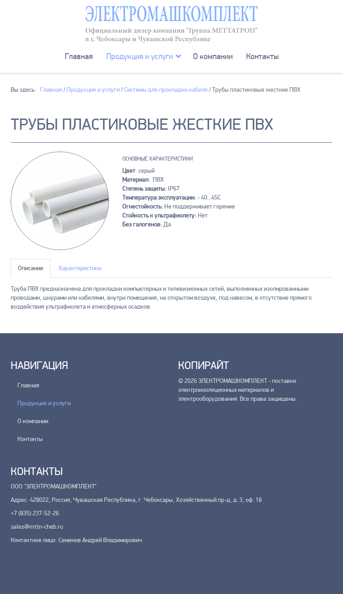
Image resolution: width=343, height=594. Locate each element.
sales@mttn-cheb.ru (37, 526)
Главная (79, 56)
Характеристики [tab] (80, 268)
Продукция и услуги (139, 56)
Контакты (262, 56)
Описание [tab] (30, 268)
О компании (213, 56)
